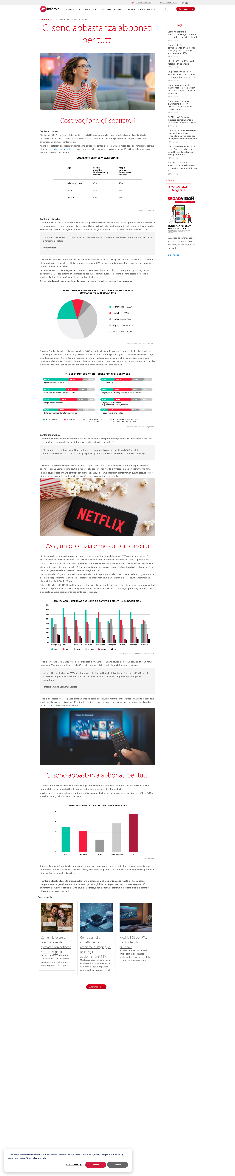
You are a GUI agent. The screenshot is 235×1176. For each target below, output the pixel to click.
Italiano (185, 2)
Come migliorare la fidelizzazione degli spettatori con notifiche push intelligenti (182, 34)
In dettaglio (173, 254)
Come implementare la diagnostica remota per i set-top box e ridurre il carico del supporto (182, 89)
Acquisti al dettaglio (143, 2)
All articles (170, 180)
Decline (118, 1164)
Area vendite (184, 9)
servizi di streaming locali (62, 149)
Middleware (90, 9)
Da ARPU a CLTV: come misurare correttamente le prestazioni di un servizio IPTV (182, 120)
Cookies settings (74, 1164)
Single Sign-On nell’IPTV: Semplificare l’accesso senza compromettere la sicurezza (181, 74)
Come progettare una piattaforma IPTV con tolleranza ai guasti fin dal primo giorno (180, 105)
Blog (53, 19)
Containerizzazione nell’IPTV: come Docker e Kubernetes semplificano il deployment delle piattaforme (181, 150)
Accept (96, 1164)
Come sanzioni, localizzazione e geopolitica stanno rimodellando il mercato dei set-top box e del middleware (182, 134)
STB (79, 9)
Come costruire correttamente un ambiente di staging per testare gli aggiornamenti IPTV (95, 946)
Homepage (44, 19)
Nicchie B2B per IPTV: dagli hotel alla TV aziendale (133, 942)
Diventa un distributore (168, 2)
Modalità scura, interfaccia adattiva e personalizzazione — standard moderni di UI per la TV (182, 166)
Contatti (130, 9)
